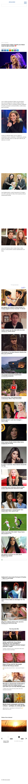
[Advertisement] (14, 24)
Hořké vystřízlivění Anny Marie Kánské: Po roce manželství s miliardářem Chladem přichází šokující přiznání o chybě (14, 644)
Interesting (15, 48)
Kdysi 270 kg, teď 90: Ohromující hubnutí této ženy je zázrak (12, 665)
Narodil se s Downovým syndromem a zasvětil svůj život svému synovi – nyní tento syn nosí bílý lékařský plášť (14, 685)
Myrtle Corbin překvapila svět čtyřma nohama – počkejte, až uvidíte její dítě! (14, 705)
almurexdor (12, 2)
